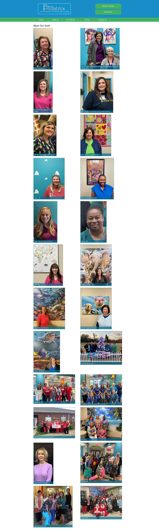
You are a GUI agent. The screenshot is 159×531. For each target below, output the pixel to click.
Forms (87, 19)
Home (41, 19)
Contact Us (102, 19)
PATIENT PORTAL (108, 6)
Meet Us (55, 19)
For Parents (71, 19)
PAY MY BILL (108, 12)
